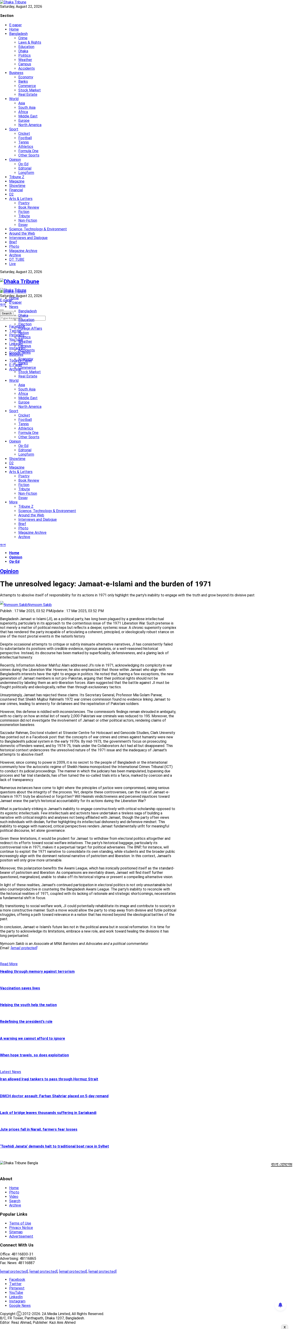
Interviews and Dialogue (28, 238)
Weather (25, 60)
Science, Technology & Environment (38, 229)
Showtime (17, 185)
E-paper (15, 25)
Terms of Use (20, 1223)
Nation (23, 333)
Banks (23, 81)
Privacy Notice (21, 1227)
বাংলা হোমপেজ (281, 1164)
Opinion (15, 159)
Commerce (27, 86)
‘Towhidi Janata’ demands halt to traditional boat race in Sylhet (54, 1146)
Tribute (24, 216)
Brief (13, 242)
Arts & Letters (21, 199)
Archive (15, 255)
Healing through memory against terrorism (37, 971)
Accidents (26, 68)
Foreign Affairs (30, 328)
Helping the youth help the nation (28, 1005)
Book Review (28, 207)
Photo (14, 246)
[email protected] (14, 1271)
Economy (25, 77)
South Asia (26, 107)
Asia (21, 103)
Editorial (24, 168)
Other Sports (28, 155)
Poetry (24, 203)
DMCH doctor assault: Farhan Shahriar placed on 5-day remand (54, 1096)
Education (26, 47)
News (13, 307)
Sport (13, 129)
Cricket (24, 133)
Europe (24, 120)
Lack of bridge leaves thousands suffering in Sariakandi (48, 1113)
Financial (16, 190)
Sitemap (16, 1232)
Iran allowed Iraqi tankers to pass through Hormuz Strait (49, 1079)
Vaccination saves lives (20, 988)
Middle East (28, 116)
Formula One (28, 151)
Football (25, 138)
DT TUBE (16, 259)
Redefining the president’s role (26, 1021)
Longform (26, 172)
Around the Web (22, 233)
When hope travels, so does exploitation (34, 1055)
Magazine (16, 181)
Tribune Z (16, 177)
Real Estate (27, 94)
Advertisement (21, 1236)
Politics (24, 55)
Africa (23, 112)
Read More (9, 964)
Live (12, 264)
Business (16, 73)
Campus (24, 64)
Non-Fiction (27, 220)
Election (25, 324)
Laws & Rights (29, 42)
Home (14, 29)
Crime (22, 38)
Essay (23, 225)
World (14, 99)
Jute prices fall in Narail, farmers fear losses (38, 1129)
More (13, 502)
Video (13, 1196)
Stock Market (29, 90)
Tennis (23, 142)
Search (14, 1201)
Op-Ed (23, 164)
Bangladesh (18, 34)
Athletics (25, 146)
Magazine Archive (23, 251)
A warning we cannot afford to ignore (32, 1038)
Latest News (10, 1072)
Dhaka (23, 51)
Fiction (23, 212)
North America (29, 125)
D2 (11, 194)
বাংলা (3, 304)
